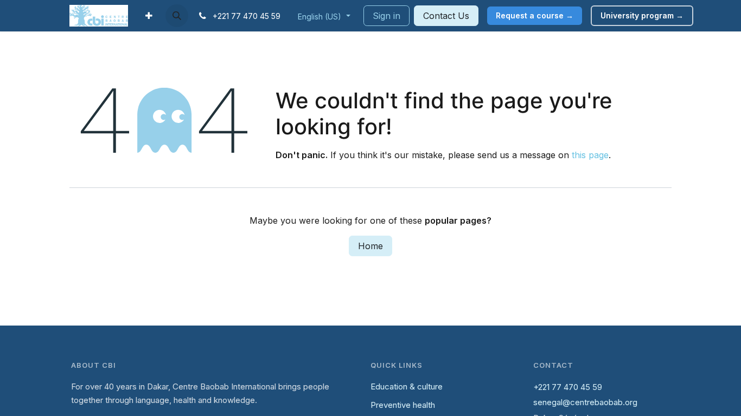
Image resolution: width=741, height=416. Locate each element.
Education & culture (406, 386)
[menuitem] (149, 16)
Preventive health (402, 405)
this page (590, 155)
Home (370, 245)
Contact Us (446, 15)
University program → (642, 15)
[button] (176, 15)
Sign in (386, 15)
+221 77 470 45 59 (567, 387)
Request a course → (534, 15)
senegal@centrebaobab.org (585, 402)
